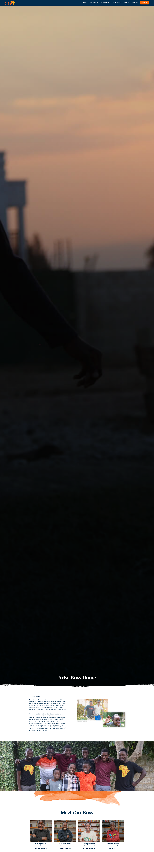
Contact (135, 2)
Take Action (117, 2)
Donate (144, 2)
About (85, 2)
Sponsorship (105, 2)
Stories (126, 2)
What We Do (94, 2)
